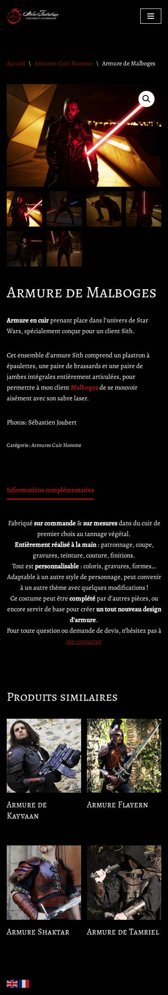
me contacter (84, 641)
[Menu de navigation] (150, 16)
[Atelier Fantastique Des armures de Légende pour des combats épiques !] (33, 16)
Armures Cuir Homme (63, 63)
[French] (24, 982)
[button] (146, 99)
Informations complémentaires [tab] (50, 489)
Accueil (16, 63)
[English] (12, 982)
